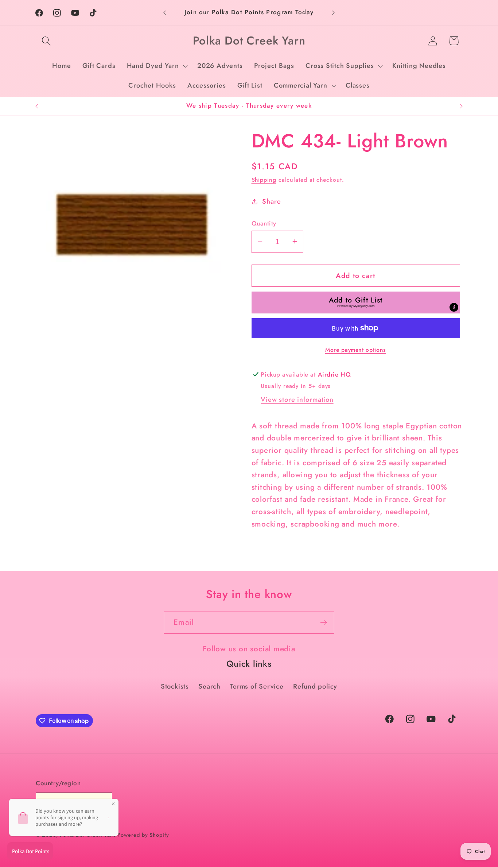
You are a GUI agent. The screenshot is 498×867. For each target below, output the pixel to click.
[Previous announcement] (165, 13)
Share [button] (271, 201)
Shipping (264, 179)
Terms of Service (256, 686)
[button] (46, 40)
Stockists (175, 686)
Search (209, 686)
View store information (297, 399)
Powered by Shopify (143, 835)
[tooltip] (454, 307)
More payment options (355, 350)
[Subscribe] (323, 623)
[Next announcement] (334, 13)
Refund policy (315, 686)
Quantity (264, 223)
